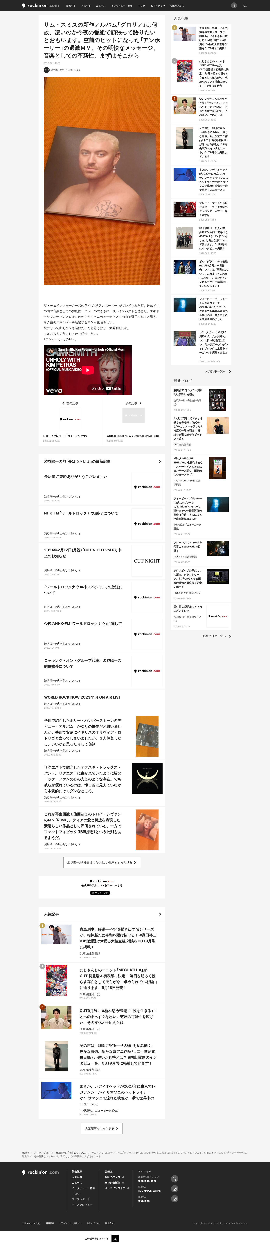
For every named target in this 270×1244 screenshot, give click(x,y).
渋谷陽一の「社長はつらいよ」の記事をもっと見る (99, 862)
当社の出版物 (112, 1182)
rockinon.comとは (31, 1223)
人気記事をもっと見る (99, 1128)
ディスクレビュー (82, 1204)
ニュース (101, 5)
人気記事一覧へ (215, 371)
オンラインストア (115, 1188)
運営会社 (109, 1223)
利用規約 (50, 1223)
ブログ (141, 5)
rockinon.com (40, 6)
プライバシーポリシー (71, 1223)
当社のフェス (177, 5)
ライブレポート (81, 1199)
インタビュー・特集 (122, 5)
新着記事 (71, 5)
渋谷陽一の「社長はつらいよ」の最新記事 (77, 461)
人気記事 (86, 5)
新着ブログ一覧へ (214, 636)
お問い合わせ (93, 1223)
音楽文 (109, 1171)
